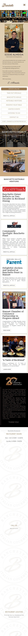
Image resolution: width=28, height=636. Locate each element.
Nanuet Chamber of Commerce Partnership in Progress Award (13, 315)
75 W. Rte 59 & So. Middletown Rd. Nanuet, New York (14, 616)
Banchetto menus (14, 97)
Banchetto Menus (14, 132)
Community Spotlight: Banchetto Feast (13, 233)
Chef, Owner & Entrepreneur (14, 121)
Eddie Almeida (14, 54)
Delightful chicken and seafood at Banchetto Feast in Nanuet (13, 271)
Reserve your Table (14, 105)
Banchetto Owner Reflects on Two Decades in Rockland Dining (14, 197)
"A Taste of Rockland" (14, 359)
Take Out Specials (14, 93)
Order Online (14, 89)
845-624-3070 (14, 528)
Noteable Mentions (14, 101)
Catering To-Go (14, 113)
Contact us (14, 117)
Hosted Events (14, 109)
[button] (24, 4)
